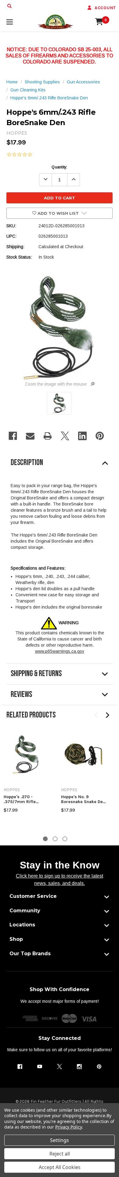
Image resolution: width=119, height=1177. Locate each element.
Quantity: (59, 167)
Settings (59, 1140)
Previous (96, 715)
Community (24, 911)
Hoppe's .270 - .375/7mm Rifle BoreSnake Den (20, 799)
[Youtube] (39, 1066)
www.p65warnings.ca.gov (59, 651)
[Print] (47, 436)
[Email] (30, 436)
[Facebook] (12, 436)
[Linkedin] (82, 436)
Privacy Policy (68, 1127)
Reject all (59, 1153)
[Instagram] (79, 1066)
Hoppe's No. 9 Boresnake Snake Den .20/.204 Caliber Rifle (83, 799)
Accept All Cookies (60, 1167)
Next (107, 715)
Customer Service (33, 896)
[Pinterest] (99, 436)
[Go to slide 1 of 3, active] (45, 839)
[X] (65, 436)
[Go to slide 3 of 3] (65, 839)
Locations (22, 925)
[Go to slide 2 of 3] (55, 839)
